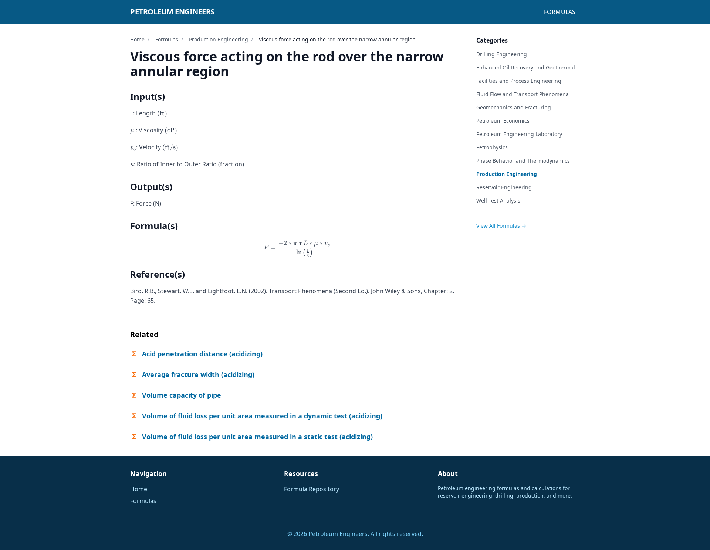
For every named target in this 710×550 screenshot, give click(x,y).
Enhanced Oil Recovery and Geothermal (525, 67)
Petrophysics (492, 147)
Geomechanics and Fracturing (513, 107)
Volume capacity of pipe (181, 395)
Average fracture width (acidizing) (198, 374)
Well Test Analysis (498, 200)
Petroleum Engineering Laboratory (519, 134)
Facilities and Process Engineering (518, 80)
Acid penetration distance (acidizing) (202, 353)
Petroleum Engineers (172, 12)
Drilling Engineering (501, 54)
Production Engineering (218, 39)
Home (137, 39)
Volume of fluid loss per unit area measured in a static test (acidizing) (257, 436)
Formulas (559, 12)
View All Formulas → (501, 225)
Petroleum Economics (503, 120)
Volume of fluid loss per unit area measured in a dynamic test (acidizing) (262, 415)
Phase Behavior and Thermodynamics (523, 160)
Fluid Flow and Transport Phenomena (522, 94)
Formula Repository (311, 489)
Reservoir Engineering (504, 187)
